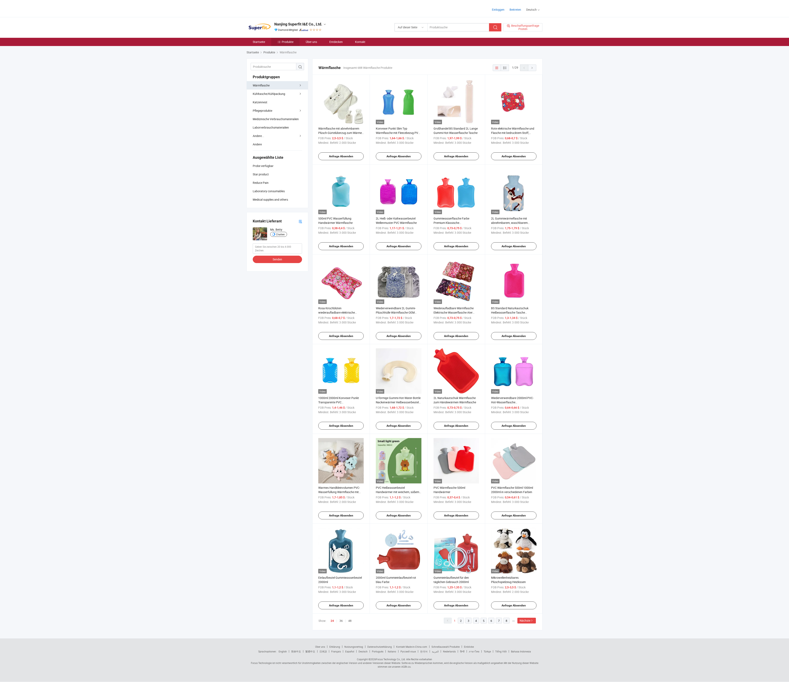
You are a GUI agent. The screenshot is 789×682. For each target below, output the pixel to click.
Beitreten (515, 10)
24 (332, 620)
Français (336, 651)
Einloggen (498, 10)
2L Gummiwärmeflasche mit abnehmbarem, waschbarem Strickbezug (509, 222)
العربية (435, 651)
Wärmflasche (261, 85)
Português (377, 651)
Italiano (392, 651)
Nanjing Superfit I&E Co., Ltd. (298, 24)
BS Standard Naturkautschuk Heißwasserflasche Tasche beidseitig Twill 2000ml (509, 312)
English (283, 651)
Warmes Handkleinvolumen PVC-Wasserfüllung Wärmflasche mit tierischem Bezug (339, 492)
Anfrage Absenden (341, 156)
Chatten (280, 234)
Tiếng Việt (501, 651)
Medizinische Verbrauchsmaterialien (276, 119)
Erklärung (334, 646)
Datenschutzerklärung (379, 646)
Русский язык (408, 651)
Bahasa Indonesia (521, 651)
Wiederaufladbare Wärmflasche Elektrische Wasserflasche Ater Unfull (454, 312)
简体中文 (296, 651)
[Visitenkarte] (300, 221)
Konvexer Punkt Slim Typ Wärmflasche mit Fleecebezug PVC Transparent (398, 133)
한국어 (424, 651)
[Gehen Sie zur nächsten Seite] (532, 68)
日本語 (323, 651)
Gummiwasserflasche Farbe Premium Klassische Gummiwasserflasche (451, 222)
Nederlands (449, 651)
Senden (277, 259)
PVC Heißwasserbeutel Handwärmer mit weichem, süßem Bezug (397, 492)
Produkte (287, 42)
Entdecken (336, 42)
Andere (257, 144)
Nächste (525, 620)
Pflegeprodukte (262, 111)
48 (350, 621)
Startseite (259, 42)
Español (349, 651)
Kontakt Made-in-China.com (411, 646)
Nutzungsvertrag (353, 646)
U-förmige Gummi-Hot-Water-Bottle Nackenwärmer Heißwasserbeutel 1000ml (398, 402)
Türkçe (487, 651)
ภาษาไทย (474, 651)
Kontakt (360, 42)
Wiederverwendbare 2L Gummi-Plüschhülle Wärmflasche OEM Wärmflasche (396, 312)
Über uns (311, 42)
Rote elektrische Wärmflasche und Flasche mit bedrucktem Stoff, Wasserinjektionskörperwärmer (512, 133)
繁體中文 (310, 651)
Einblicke (469, 646)
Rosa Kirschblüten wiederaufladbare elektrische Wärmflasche (336, 312)
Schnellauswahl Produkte (445, 646)
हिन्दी (462, 651)
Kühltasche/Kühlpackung (269, 94)
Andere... (258, 136)
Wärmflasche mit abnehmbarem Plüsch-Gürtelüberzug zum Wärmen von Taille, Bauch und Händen (340, 133)
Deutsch (363, 651)
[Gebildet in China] (273, 8)
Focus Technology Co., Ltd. (391, 659)
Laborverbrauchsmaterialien (271, 127)
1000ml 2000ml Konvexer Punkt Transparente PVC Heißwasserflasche (338, 402)
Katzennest (260, 102)
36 (341, 621)
